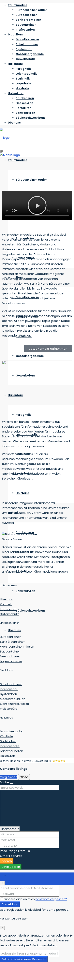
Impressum (8, 609)
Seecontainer (10, 656)
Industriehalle (10, 746)
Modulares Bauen (12, 699)
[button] (37, 205)
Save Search (11, 867)
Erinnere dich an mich (20, 899)
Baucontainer (26, 25)
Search (7, 861)
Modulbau (15, 34)
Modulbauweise (27, 39)
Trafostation (25, 30)
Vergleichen (8, 777)
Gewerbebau (25, 59)
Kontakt (6, 604)
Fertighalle (24, 69)
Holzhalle (22, 88)
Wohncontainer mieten (17, 646)
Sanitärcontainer (28, 20)
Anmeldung (10, 904)
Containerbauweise (14, 704)
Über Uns (14, 123)
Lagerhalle (23, 83)
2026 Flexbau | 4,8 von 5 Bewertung (25, 761)
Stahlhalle (23, 79)
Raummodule (17, 5)
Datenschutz (9, 614)
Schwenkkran (25, 113)
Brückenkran (25, 98)
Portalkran (23, 108)
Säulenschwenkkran (30, 118)
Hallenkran (15, 93)
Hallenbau (15, 64)
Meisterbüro (9, 709)
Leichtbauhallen (11, 751)
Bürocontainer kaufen (32, 10)
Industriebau (9, 689)
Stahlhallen (8, 741)
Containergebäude (30, 54)
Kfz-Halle (6, 736)
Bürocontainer (26, 15)
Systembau (24, 49)
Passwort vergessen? (51, 899)
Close (24, 777)
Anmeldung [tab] (16, 875)
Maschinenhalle (11, 731)
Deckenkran (24, 103)
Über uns (6, 599)
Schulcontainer (27, 44)
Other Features (11, 856)
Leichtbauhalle (26, 74)
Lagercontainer (11, 661)
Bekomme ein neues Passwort (24, 959)
